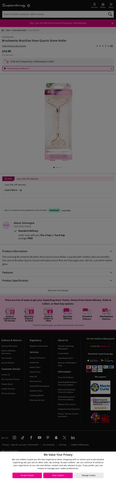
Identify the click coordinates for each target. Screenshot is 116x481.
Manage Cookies (89, 475)
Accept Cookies (27, 475)
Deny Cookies (58, 475)
